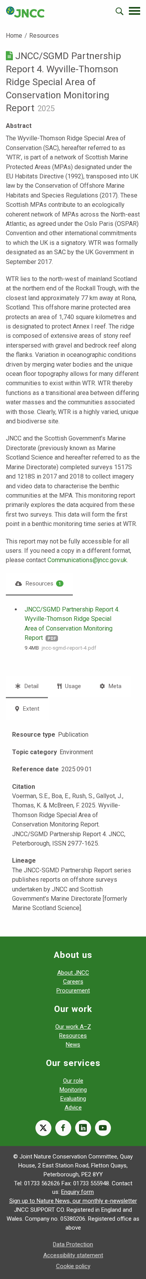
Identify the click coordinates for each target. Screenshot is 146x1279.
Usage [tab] (72, 686)
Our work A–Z (73, 1026)
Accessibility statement (73, 1255)
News (73, 1044)
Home (14, 35)
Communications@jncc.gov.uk (87, 560)
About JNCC (73, 972)
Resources (44, 35)
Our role (73, 1080)
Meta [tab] (114, 686)
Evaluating (73, 1098)
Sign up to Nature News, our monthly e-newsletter (73, 1200)
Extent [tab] (30, 708)
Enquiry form (77, 1191)
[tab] (39, 583)
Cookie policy (73, 1266)
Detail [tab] (31, 686)
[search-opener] (119, 11)
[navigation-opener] (134, 11)
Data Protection (73, 1244)
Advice (73, 1107)
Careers (73, 981)
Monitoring (73, 1089)
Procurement (73, 990)
